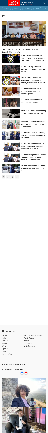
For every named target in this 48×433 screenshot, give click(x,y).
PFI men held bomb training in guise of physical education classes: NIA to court (33, 146)
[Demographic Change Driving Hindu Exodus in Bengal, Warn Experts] (24, 33)
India (37, 9)
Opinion (5, 348)
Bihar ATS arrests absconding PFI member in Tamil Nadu (33, 112)
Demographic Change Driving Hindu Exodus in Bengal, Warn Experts (21, 50)
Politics (27, 9)
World (4, 343)
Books (26, 340)
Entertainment (29, 346)
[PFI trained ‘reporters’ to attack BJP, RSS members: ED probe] (11, 71)
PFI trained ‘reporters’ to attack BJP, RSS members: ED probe (33, 69)
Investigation (7, 354)
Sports (4, 351)
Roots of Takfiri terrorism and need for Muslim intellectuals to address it (33, 124)
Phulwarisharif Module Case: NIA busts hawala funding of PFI (33, 168)
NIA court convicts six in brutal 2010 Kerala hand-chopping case (31, 91)
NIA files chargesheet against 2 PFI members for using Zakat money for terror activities (33, 157)
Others (4, 346)
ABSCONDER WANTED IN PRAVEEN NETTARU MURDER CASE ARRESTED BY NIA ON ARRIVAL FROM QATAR (33, 58)
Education (28, 343)
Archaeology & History (33, 335)
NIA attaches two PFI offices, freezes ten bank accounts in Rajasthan (33, 135)
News (16, 9)
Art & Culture (29, 338)
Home (6, 9)
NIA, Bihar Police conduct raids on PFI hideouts (31, 101)
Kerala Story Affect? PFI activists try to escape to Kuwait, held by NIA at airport (33, 80)
